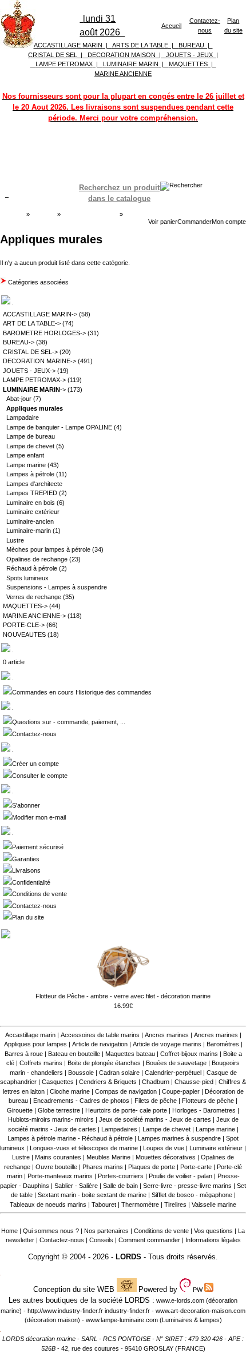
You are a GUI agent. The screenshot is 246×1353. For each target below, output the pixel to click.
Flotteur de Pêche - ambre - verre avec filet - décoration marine (123, 996)
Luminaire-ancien (30, 521)
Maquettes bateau (130, 1053)
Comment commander (149, 1239)
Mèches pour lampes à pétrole (48, 549)
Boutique (43, 214)
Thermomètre (140, 1204)
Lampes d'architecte (34, 483)
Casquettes (58, 1081)
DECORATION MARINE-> (39, 361)
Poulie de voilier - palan (180, 1176)
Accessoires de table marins (100, 1034)
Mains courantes (58, 1157)
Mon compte (229, 221)
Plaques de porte (151, 1166)
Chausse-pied (193, 1081)
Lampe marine (26, 464)
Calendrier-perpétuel (173, 1072)
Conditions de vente (39, 893)
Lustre (15, 540)
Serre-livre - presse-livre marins (187, 1185)
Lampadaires (119, 1129)
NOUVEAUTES (24, 634)
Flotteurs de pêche (208, 1100)
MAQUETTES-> (25, 606)
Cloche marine (70, 1091)
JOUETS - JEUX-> (29, 370)
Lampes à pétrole (30, 474)
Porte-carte (196, 1166)
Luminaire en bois (30, 502)
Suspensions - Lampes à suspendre (56, 587)
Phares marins (102, 1166)
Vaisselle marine (214, 1204)
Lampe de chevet (30, 446)
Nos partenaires (106, 1230)
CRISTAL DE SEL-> (30, 351)
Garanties (25, 859)
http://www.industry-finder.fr (65, 1310)
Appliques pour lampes (35, 1044)
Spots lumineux (27, 578)
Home (9, 1230)
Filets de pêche (155, 1100)
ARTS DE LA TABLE (140, 45)
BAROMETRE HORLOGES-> (44, 333)
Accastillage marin (30, 1034)
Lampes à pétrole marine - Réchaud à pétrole (70, 1138)
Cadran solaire (119, 1072)
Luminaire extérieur (32, 511)
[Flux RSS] (181, 185)
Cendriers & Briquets (108, 1081)
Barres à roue (24, 1053)
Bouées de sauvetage (176, 1062)
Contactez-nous (34, 733)
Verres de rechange (33, 596)
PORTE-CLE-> (24, 624)
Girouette (20, 1110)
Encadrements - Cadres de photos (81, 1100)
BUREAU (191, 45)
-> (34, 389)
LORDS (128, 1256)
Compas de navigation (126, 1091)
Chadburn (155, 1081)
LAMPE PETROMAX (64, 64)
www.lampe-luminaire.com (122, 1319)
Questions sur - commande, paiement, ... (68, 721)
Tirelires (175, 1204)
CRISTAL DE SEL (52, 54)
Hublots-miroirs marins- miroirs (51, 1119)
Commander (194, 221)
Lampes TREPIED (31, 492)
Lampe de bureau (30, 436)
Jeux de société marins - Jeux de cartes (155, 1119)
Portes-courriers (121, 1176)
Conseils (101, 1239)
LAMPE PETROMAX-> (34, 379)
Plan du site (28, 917)
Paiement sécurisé (38, 847)
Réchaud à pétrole (31, 568)
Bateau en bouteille (74, 1053)
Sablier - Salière (76, 1185)
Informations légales (213, 1239)
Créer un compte (35, 763)
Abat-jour (18, 398)
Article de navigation (100, 1044)
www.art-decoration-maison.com (200, 1310)
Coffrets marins (40, 1062)
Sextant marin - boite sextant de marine (92, 1194)
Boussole (81, 1072)
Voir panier (162, 221)
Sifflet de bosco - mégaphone (192, 1194)
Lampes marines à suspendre (179, 1138)
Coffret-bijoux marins (189, 1053)
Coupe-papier (181, 1091)
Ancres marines (167, 1034)
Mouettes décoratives (166, 1157)
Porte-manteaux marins (60, 1176)
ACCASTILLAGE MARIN (68, 45)
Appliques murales (26, 221)
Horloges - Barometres (204, 1110)
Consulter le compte (40, 775)
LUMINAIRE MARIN (130, 64)
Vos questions (213, 1230)
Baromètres (223, 1044)
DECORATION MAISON (122, 54)
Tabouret (104, 1204)
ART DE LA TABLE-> (32, 323)
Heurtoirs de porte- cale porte (126, 1110)
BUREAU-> (18, 342)
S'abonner (26, 805)
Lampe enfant (25, 455)
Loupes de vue (163, 1148)
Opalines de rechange (37, 559)
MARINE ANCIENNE (123, 73)
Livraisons (26, 870)
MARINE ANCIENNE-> (34, 615)
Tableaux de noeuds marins (48, 1204)
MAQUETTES (188, 64)
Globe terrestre (59, 1110)
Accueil (171, 25)
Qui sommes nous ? (51, 1230)
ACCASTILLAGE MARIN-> (40, 314)
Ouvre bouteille (56, 1166)
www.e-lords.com (180, 1300)
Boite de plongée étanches (104, 1062)
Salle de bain (120, 1185)
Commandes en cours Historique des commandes (82, 692)
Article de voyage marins (167, 1044)
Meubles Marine (108, 1157)
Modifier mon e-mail (39, 817)
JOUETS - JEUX (189, 54)
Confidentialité (31, 882)
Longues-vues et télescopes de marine (84, 1148)
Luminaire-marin (28, 530)
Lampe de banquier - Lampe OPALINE (59, 427)
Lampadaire (22, 417)
